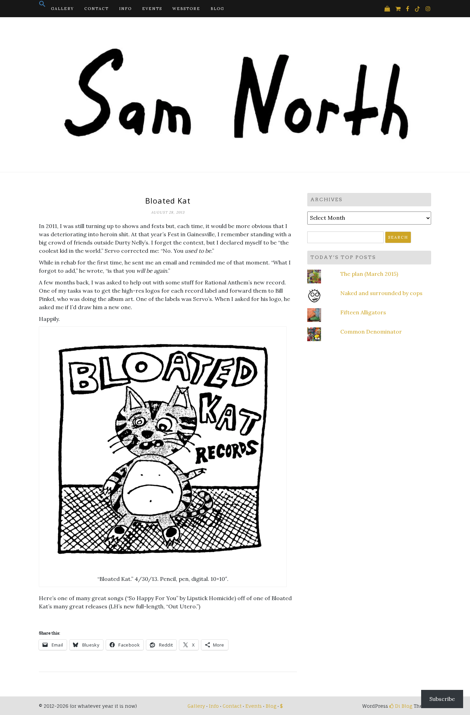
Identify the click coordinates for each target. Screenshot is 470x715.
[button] (42, 5)
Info (125, 8)
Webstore (186, 8)
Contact (96, 8)
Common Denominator (371, 331)
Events (152, 8)
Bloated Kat (168, 200)
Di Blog (403, 706)
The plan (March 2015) (369, 273)
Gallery (62, 8)
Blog (217, 8)
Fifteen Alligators (363, 312)
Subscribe (442, 698)
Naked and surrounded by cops (381, 293)
